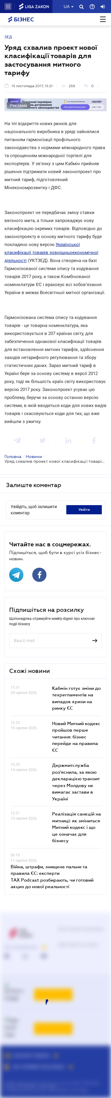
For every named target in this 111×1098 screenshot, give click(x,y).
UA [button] (67, 6)
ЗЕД (8, 37)
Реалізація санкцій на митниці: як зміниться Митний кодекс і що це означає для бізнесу (76, 827)
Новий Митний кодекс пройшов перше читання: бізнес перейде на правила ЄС (76, 737)
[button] (8, 6)
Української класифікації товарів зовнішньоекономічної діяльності (51, 252)
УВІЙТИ (84, 509)
